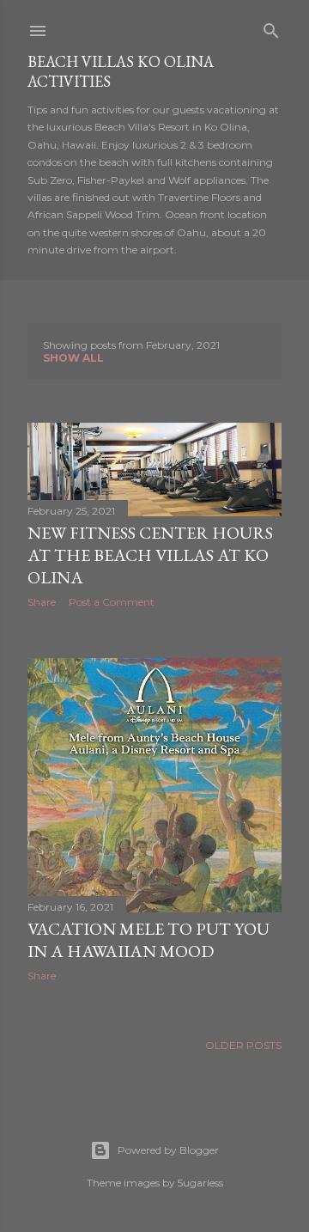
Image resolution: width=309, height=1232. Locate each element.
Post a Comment (111, 601)
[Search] (271, 27)
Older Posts (243, 1045)
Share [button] (41, 601)
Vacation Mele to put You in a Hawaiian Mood (148, 940)
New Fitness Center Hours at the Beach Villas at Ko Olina (150, 555)
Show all (73, 357)
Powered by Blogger (168, 1150)
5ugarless (200, 1182)
